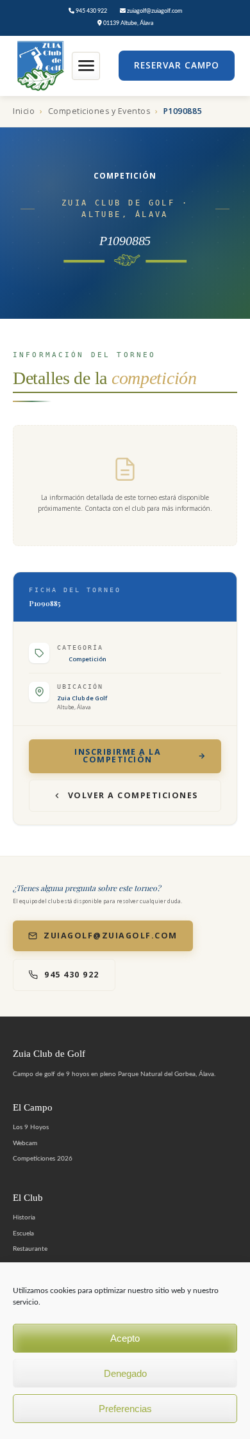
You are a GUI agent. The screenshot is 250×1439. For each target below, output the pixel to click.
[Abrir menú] (86, 66)
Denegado (125, 1373)
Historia (24, 1217)
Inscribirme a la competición (117, 756)
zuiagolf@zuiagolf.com (154, 11)
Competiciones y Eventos (99, 111)
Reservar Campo (176, 65)
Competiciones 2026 (42, 1158)
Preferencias (125, 1408)
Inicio (24, 111)
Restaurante (30, 1249)
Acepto (125, 1338)
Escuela (23, 1233)
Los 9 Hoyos (31, 1127)
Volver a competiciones (133, 795)
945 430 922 (90, 11)
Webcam (25, 1143)
